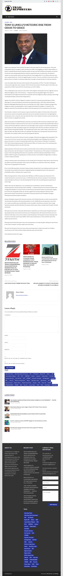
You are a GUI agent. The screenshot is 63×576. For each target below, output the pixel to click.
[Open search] (57, 17)
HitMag (56, 573)
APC (31, 373)
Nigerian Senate (9, 382)
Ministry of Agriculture (20, 380)
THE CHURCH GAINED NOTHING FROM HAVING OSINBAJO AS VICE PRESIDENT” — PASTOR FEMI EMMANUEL (31, 489)
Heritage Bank (46, 378)
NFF (49, 380)
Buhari (48, 373)
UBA (21, 385)
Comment (8, 315)
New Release (44, 380)
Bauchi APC (42, 373)
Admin (16, 30)
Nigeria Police (17, 382)
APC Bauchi (35, 373)
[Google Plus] (57, 1)
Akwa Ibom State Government (21, 373)
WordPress (49, 573)
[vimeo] (55, 1)
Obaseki (34, 382)
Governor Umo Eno (9, 378)
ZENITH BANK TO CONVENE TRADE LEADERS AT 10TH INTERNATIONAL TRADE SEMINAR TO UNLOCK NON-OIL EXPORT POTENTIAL (30, 262)
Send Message (53, 504)
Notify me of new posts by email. (15, 363)
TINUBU (16, 385)
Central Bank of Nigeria (10, 376)
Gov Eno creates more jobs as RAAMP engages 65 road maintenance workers (28, 420)
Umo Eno (26, 385)
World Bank (47, 385)
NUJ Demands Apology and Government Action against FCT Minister (26, 427)
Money (28, 380)
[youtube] (53, 1)
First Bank (51, 376)
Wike (42, 385)
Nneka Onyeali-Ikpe (26, 382)
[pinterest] (49, 1)
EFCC (22, 376)
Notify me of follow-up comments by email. (18, 358)
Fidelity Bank (45, 376)
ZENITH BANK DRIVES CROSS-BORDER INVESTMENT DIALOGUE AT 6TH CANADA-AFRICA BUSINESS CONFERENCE (31, 499)
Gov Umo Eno (18, 378)
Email (7, 342)
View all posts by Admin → (22, 295)
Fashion (33, 376)
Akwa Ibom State (9, 373)
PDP (39, 382)
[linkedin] (51, 1)
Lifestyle (11, 380)
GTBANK (28, 378)
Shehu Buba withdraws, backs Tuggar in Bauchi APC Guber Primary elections (28, 407)
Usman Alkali (32, 385)
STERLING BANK (9, 385)
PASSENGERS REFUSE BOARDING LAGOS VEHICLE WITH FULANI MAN (28, 414)
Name (7, 335)
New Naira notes (35, 380)
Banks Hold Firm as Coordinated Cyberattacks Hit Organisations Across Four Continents (49, 259)
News (11, 22)
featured (38, 376)
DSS (18, 376)
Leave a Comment (23, 30)
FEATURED (7, 22)
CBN (52, 373)
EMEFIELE (27, 376)
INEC (6, 380)
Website (7, 349)
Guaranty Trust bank (36, 378)
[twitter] (47, 1)
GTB (24, 378)
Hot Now (53, 378)
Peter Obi (44, 382)
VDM (38, 385)
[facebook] (44, 1)
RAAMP (49, 382)
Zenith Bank (54, 385)
